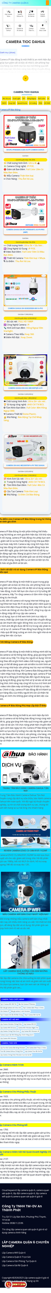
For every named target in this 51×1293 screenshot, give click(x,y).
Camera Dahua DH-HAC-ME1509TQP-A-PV (25, 388)
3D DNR (47, 103)
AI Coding (33, 103)
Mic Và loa (7, 98)
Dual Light (16, 98)
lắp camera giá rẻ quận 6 (15, 1265)
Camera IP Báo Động (10, 109)
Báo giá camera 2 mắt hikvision (20, 1011)
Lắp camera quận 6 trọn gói (16, 1256)
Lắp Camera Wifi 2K (30, 1024)
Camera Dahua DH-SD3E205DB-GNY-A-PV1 (25, 308)
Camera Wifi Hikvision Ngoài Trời (28, 1028)
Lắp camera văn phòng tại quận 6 (19, 1261)
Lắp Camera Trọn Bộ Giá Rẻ (33, 1051)
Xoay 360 (11, 103)
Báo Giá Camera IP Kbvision (27, 1004)
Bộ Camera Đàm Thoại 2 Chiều (36, 1048)
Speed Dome (22, 103)
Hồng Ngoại (31, 98)
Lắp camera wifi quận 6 (14, 1252)
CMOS (4, 103)
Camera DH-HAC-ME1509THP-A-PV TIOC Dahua (25, 465)
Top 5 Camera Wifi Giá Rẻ (32, 1015)
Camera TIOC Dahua (25, 41)
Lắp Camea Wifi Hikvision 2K (30, 1031)
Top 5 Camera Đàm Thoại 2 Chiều (33, 1008)
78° (23, 98)
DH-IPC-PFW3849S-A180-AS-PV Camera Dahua (25, 150)
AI (48, 98)
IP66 (40, 103)
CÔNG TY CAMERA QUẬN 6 (15, 2)
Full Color (41, 98)
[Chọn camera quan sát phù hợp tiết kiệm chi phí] (46, 21)
